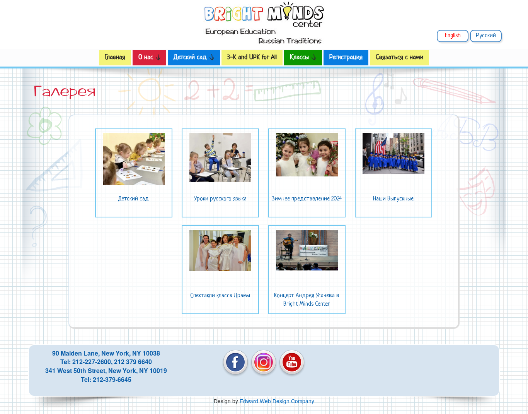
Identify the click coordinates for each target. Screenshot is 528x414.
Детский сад (191, 57)
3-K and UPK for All (252, 57)
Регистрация (346, 57)
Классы (300, 57)
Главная (115, 57)
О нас (146, 57)
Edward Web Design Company (277, 401)
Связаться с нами (399, 57)
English (453, 36)
